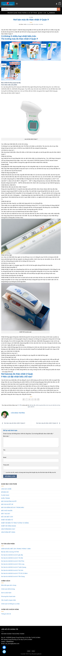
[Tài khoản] (56, 3)
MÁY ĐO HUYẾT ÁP (7, 504)
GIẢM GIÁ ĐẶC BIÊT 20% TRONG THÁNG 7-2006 (16, 548)
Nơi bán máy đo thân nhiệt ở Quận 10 (47, 423)
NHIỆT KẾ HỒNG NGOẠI (8, 526)
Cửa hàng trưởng (38, 24)
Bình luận (6, 436)
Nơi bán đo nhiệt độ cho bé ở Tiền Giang (13, 576)
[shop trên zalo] (4, 651)
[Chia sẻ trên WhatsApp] (23, 399)
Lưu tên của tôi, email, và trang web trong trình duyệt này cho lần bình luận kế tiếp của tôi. (31, 472)
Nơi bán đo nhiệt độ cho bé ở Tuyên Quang (13, 567)
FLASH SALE (5, 495)
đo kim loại (48, 405)
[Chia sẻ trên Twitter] (29, 399)
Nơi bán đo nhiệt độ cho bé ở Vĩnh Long (12, 564)
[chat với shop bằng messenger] (4, 647)
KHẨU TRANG (5, 498)
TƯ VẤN (31, 17)
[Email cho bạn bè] (32, 399)
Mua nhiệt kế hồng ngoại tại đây (11, 82)
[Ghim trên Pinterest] (35, 399)
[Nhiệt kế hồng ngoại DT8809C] (51, 51)
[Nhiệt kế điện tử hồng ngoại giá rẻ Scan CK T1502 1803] (11, 51)
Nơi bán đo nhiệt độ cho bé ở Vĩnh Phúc (12, 561)
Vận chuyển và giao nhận (8, 600)
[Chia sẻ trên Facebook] (26, 399)
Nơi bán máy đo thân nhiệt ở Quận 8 (14, 423)
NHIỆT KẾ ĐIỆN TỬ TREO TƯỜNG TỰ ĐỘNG (15, 523)
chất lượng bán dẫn (40, 405)
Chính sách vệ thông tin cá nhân (10, 603)
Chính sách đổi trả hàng (8, 589)
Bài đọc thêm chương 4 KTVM (10, 551)
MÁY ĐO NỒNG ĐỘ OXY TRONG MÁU (12, 507)
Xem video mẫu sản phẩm (9, 84)
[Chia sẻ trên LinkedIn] (38, 399)
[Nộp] (58, 9)
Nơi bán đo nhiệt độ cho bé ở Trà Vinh (12, 570)
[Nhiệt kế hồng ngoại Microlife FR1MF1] (11, 70)
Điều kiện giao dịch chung (8, 585)
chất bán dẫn (32, 405)
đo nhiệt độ (53, 405)
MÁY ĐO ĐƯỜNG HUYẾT (9, 501)
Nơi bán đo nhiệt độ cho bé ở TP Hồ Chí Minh (14, 573)
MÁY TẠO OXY (5, 513)
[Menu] (17, 4)
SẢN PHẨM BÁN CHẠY (8, 529)
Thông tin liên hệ (6, 614)
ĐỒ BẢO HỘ (4, 492)
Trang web (6, 464)
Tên (4, 450)
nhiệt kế (32, 406)
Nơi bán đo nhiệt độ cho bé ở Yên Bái (12, 558)
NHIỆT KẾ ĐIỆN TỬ (7, 519)
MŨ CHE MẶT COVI (7, 516)
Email (4, 457)
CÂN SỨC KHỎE (6, 489)
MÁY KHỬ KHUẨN (6, 510)
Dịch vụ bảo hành (6, 592)
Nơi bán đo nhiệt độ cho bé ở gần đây (12, 555)
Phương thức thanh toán (8, 596)
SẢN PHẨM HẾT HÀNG (8, 532)
